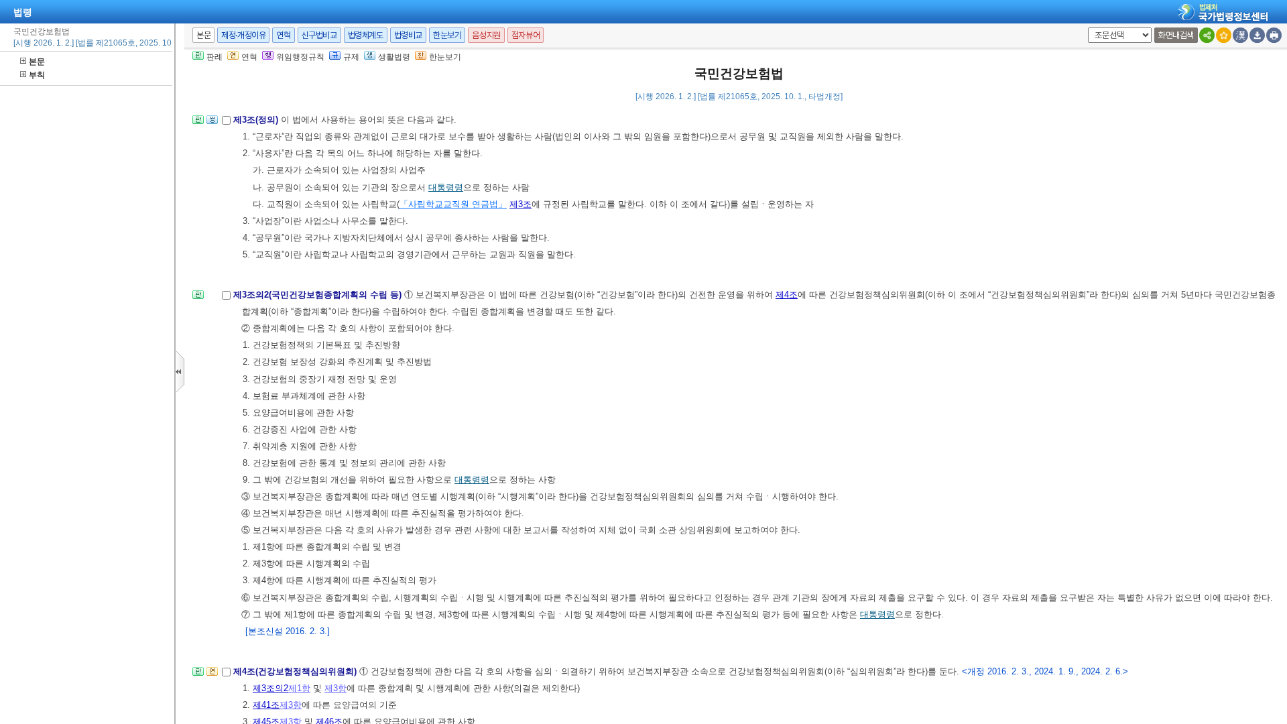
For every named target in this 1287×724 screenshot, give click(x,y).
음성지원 (486, 35)
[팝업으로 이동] (212, 124)
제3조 (520, 204)
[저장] (1257, 35)
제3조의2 (270, 688)
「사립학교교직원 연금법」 (453, 204)
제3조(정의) (257, 120)
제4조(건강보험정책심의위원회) (296, 671)
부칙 (37, 75)
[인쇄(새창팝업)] (1274, 35)
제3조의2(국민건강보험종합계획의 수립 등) (318, 295)
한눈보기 (447, 35)
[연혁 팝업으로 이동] (212, 675)
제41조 (266, 705)
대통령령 (445, 187)
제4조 (787, 295)
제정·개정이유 (243, 35)
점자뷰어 (525, 35)
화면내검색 (1176, 35)
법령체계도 (365, 35)
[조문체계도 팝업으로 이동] (198, 124)
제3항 (335, 688)
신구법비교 (319, 35)
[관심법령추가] (1223, 35)
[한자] (1240, 35)
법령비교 (408, 35)
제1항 (299, 688)
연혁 (283, 35)
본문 (37, 61)
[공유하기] (1207, 35)
